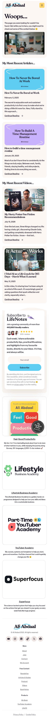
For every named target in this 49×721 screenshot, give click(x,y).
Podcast (24, 681)
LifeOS (24, 708)
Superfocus (24, 601)
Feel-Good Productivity (24, 439)
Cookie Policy (31, 715)
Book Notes (24, 689)
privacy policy (19, 385)
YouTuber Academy (24, 548)
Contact (24, 659)
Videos (24, 685)
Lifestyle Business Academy (25, 493)
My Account (24, 663)
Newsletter (24, 674)
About (24, 651)
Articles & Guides (24, 678)
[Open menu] (41, 5)
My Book (24, 700)
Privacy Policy (18, 715)
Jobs (24, 655)
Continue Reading (12, 116)
